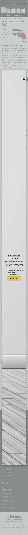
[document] (14, 267)
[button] (24, 78)
